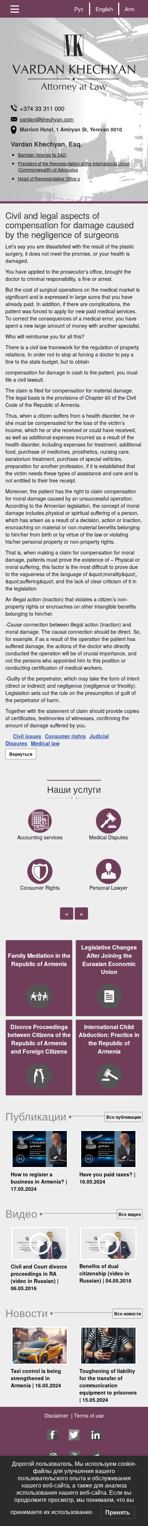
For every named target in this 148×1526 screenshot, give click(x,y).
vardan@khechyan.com (47, 119)
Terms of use (88, 1415)
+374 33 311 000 (42, 108)
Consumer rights (65, 736)
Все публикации (123, 1117)
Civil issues (27, 736)
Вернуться (20, 754)
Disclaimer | (59, 1415)
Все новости (127, 1313)
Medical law (45, 743)
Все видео (130, 1214)
